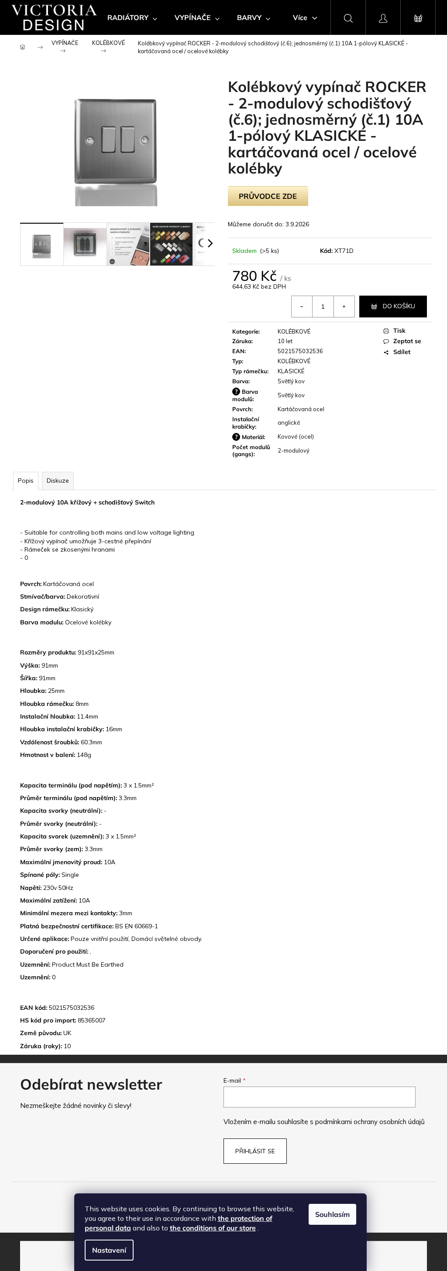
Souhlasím (332, 1214)
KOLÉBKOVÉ (294, 331)
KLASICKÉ (291, 371)
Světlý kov (291, 381)
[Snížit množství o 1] (302, 306)
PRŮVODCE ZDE (268, 196)
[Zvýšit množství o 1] (344, 306)
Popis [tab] (26, 480)
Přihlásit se (255, 1151)
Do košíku (399, 306)
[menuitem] (132, 17)
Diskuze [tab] (58, 480)
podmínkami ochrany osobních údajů (370, 1122)
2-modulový (293, 450)
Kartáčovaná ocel (301, 408)
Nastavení (109, 1250)
